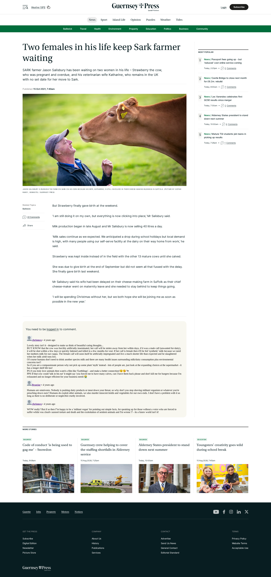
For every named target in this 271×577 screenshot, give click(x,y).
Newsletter (28, 547)
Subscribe (239, 6)
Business (184, 28)
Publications (98, 547)
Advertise (166, 538)
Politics (167, 28)
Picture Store (29, 552)
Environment (115, 28)
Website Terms (239, 543)
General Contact (169, 547)
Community (202, 28)
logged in (53, 329)
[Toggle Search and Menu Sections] (25, 7)
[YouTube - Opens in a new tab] (216, 512)
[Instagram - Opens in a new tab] (231, 512)
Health (97, 28)
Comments (230, 68)
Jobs (38, 511)
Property (133, 28)
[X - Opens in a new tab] (246, 512)
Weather (38, 7)
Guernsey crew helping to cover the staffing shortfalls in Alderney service (105, 449)
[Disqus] (104, 374)
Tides (179, 19)
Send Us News (168, 543)
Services (96, 552)
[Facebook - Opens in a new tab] (224, 512)
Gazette (27, 511)
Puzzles (150, 19)
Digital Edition (30, 543)
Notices (79, 511)
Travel (83, 28)
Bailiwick (67, 28)
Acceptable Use (240, 547)
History (95, 543)
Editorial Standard (170, 552)
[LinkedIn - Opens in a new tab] (239, 512)
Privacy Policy (239, 538)
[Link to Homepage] (135, 7)
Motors (65, 511)
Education (151, 28)
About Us (96, 538)
